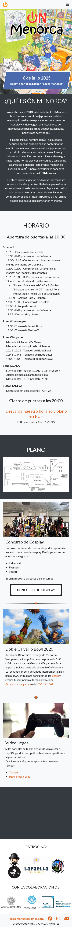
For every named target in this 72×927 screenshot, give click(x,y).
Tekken (13, 772)
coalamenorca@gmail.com (27, 918)
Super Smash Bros (19, 776)
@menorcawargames (18, 684)
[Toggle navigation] (68, 4)
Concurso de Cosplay (36, 589)
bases (55, 675)
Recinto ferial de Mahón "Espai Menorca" (36, 83)
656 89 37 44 (45, 684)
